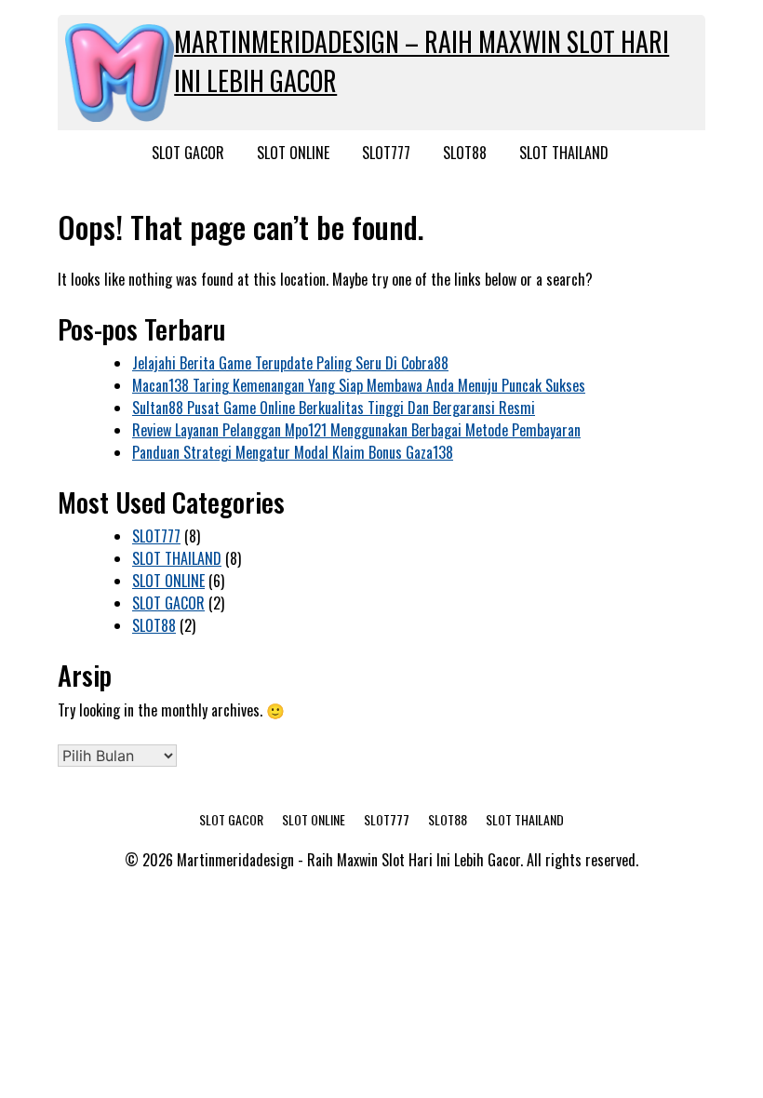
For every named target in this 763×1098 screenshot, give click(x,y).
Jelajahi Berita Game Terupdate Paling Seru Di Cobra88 (290, 363)
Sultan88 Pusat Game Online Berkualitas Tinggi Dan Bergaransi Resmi (333, 407)
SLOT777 (386, 152)
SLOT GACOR (188, 152)
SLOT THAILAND (564, 152)
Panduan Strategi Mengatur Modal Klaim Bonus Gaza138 (292, 452)
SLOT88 (465, 152)
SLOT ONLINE (293, 152)
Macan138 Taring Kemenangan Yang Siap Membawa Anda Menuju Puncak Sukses (358, 385)
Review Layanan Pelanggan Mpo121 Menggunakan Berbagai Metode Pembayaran (356, 430)
